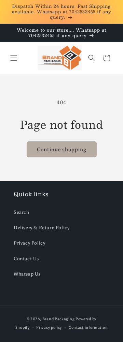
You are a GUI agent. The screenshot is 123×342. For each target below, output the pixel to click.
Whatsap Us (27, 274)
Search (21, 212)
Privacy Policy (29, 243)
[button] (13, 57)
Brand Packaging (58, 319)
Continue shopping (61, 149)
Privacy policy (49, 327)
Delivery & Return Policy (41, 228)
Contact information (88, 327)
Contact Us (26, 259)
